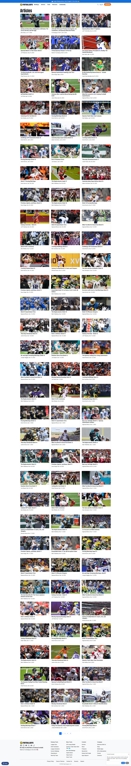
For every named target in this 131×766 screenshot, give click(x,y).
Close (127, 763)
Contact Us (69, 761)
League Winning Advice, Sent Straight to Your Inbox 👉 (66, 1)
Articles (43, 4)
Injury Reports (85, 755)
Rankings (36, 4)
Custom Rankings (55, 751)
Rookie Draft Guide (86, 753)
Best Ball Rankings (70, 750)
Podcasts (55, 4)
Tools (48, 4)
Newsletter (84, 751)
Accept (123, 763)
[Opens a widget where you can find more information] (5, 763)
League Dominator (55, 749)
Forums (99, 753)
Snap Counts (69, 755)
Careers (82, 761)
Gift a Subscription (101, 751)
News (83, 746)
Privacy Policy (50, 761)
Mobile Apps (100, 749)
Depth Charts (69, 752)
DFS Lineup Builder (70, 744)
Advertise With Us (101, 744)
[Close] (128, 754)
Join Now (107, 4)
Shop (98, 746)
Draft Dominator (55, 746)
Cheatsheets (54, 753)
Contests (99, 755)
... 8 (70, 733)
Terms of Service (60, 761)
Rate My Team (54, 755)
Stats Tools (69, 757)
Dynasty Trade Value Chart (72, 747)
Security (76, 761)
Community (62, 4)
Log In (101, 4)
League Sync (54, 744)
